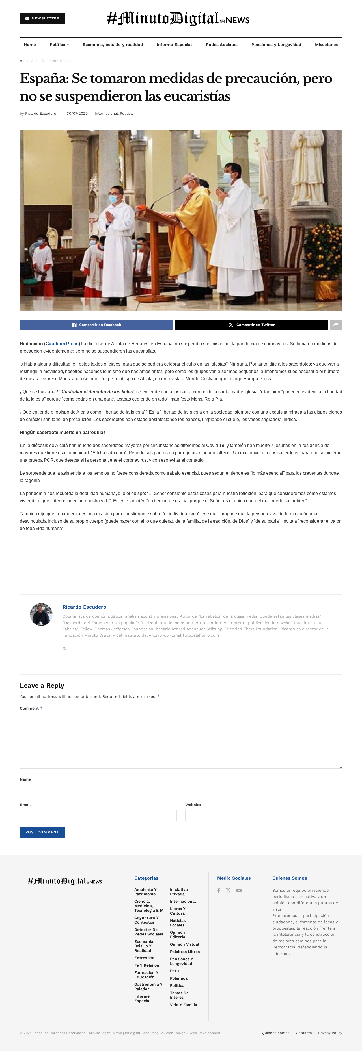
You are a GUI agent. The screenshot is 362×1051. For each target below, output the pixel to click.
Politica (57, 44)
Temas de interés (179, 995)
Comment (31, 708)
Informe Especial (174, 44)
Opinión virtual (184, 944)
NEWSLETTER (44, 18)
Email (25, 804)
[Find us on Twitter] (228, 890)
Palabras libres (185, 951)
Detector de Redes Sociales (148, 931)
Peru (174, 971)
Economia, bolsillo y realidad (113, 44)
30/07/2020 (77, 113)
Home (30, 44)
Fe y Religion (146, 965)
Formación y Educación (146, 974)
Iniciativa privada (179, 891)
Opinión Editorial (178, 934)
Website (193, 804)
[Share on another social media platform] (336, 325)
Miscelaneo (327, 44)
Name (25, 779)
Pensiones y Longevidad (276, 44)
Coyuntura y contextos (146, 919)
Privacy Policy (330, 1033)
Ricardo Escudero (40, 113)
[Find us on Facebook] (218, 890)
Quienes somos (276, 1033)
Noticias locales (178, 922)
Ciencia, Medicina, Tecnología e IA (148, 906)
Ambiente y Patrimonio (145, 891)
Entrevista (144, 958)
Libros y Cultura (178, 910)
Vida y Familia (183, 1004)
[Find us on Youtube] (239, 890)
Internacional (63, 61)
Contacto (304, 1033)
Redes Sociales (222, 44)
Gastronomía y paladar (148, 986)
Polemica (179, 978)
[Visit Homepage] (181, 18)
